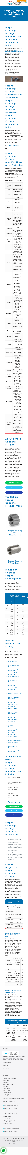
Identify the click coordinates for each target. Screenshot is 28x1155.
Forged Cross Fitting (10, 147)
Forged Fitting (6, 1088)
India (4, 1074)
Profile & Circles (7, 1092)
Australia (5, 1072)
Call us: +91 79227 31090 (10, 1113)
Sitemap (14, 1141)
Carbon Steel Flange (8, 1084)
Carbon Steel (6, 1080)
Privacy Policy (19, 1140)
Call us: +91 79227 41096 (10, 1108)
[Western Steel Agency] (14, 3)
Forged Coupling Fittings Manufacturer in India (14, 52)
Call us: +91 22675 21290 (10, 1131)
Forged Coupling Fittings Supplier (15, 562)
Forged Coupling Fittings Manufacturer (15, 533)
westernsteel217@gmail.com (11, 1128)
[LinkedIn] (16, 1144)
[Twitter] (14, 1144)
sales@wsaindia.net (9, 1126)
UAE (4, 1070)
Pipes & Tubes (6, 1090)
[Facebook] (12, 1144)
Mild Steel (5, 1082)
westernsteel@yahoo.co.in (11, 1105)
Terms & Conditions (10, 1140)
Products (5, 1075)
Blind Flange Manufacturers (15, 740)
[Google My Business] (18, 1144)
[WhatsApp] (10, 1144)
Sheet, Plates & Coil (8, 1094)
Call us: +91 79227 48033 (10, 1111)
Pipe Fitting (5, 1086)
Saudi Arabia (6, 1068)
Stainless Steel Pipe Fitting (9, 1078)
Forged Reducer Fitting (13, 145)
